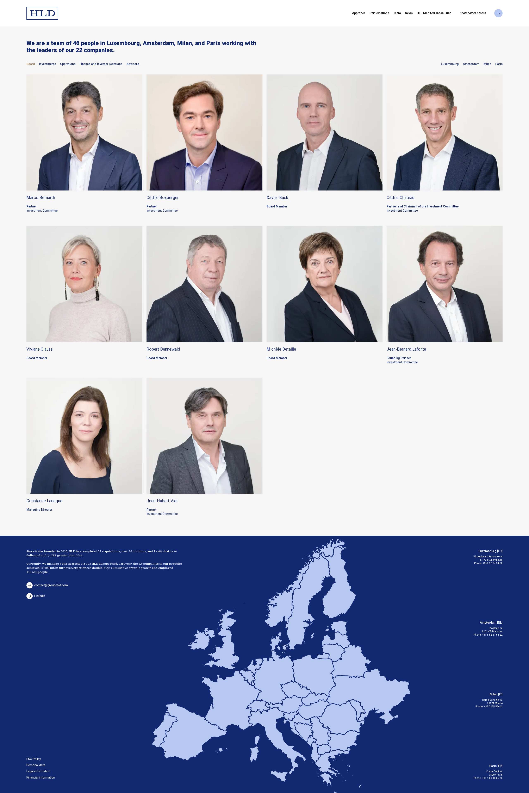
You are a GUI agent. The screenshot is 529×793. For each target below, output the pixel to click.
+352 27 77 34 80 (493, 563)
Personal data (35, 765)
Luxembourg (450, 64)
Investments (47, 64)
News (409, 13)
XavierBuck (277, 197)
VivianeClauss (39, 349)
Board (30, 64)
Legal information (38, 771)
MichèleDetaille (281, 349)
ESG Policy (33, 759)
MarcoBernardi (40, 197)
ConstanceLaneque (44, 500)
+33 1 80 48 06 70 (492, 778)
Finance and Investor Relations (101, 64)
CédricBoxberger (163, 197)
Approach (359, 13)
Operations (67, 64)
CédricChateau (400, 197)
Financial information (40, 777)
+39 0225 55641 (493, 706)
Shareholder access (473, 13)
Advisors (132, 64)
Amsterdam (471, 64)
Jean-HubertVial (162, 500)
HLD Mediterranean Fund (434, 13)
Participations (379, 13)
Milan (487, 64)
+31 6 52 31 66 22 (492, 634)
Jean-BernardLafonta (406, 349)
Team (397, 13)
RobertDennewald (163, 349)
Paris (499, 64)
